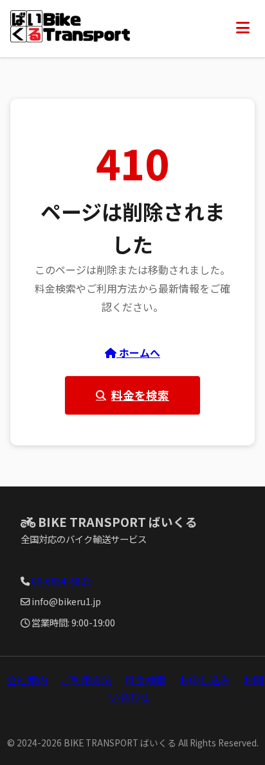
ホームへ (138, 352)
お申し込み (204, 679)
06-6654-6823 (61, 580)
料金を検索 (140, 395)
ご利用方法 (86, 679)
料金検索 (145, 679)
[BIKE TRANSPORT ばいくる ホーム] (70, 28)
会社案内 (27, 679)
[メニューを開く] (243, 28)
